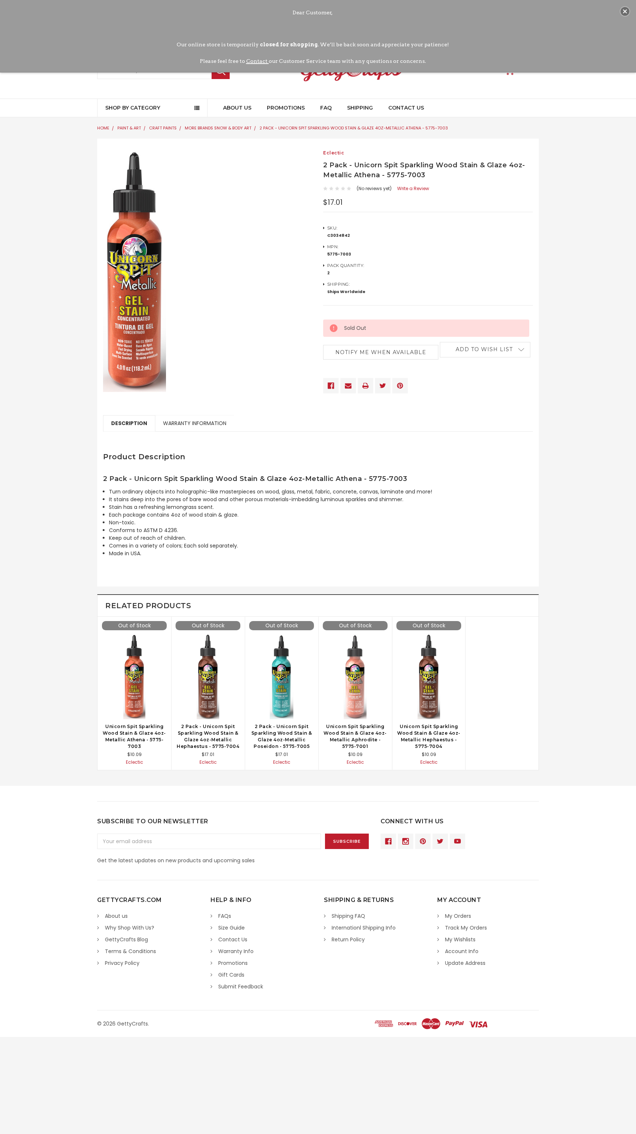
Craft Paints (163, 128)
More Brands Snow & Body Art (218, 128)
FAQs (224, 916)
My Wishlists (460, 939)
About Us (237, 107)
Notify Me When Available (380, 352)
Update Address (465, 963)
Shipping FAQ (348, 916)
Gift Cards (231, 974)
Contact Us (406, 107)
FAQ (326, 107)
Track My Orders (466, 927)
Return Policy (348, 939)
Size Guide (231, 927)
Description (129, 423)
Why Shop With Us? (129, 927)
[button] (625, 11)
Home (103, 128)
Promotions (286, 107)
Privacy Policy (122, 963)
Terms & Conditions (130, 951)
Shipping (360, 107)
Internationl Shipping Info (364, 927)
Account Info (461, 951)
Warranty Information (194, 423)
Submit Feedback (240, 986)
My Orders (458, 916)
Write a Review (413, 188)
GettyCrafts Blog (126, 939)
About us (116, 916)
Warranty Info (236, 951)
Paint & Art (129, 128)
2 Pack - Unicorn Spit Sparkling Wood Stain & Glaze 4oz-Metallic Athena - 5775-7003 (353, 128)
